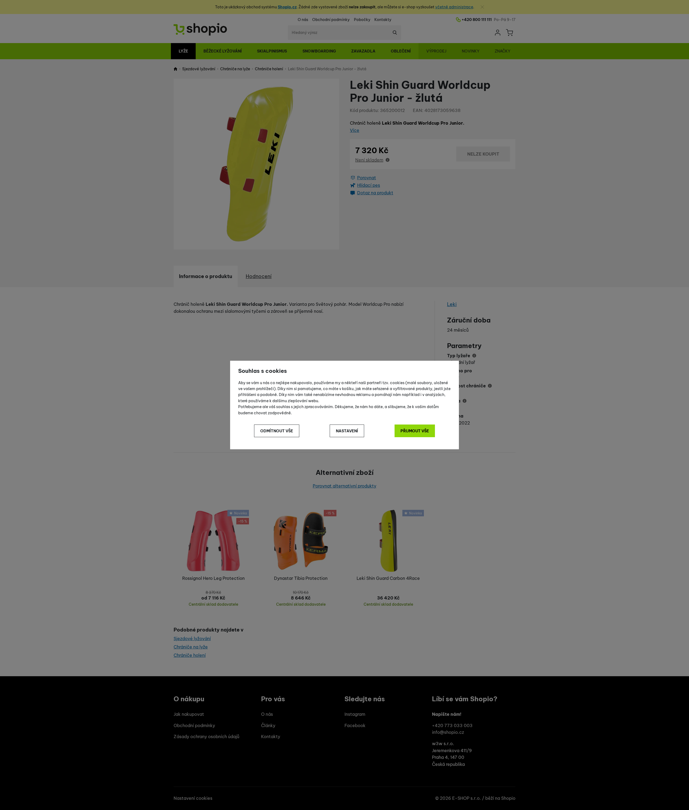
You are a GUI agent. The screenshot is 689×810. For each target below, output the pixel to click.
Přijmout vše (414, 431)
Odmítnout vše (276, 431)
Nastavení (347, 431)
